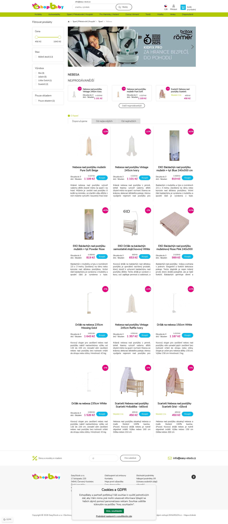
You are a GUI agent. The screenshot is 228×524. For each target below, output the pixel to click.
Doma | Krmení (132, 14)
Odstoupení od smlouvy (115, 475)
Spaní (100, 21)
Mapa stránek (190, 515)
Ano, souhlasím (114, 511)
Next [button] (192, 46)
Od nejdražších (128, 121)
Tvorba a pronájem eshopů (156, 515)
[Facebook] (193, 477)
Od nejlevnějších (104, 121)
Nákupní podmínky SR (146, 478)
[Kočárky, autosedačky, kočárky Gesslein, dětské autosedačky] (68, 21)
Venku (172, 14)
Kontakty (109, 478)
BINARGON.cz (175, 515)
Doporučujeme (79, 121)
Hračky (160, 14)
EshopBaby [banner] (48, 6)
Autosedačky (54, 14)
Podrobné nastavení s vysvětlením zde (114, 516)
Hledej (124, 7)
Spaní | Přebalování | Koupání (80, 14)
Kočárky (38, 14)
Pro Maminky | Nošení (109, 14)
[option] (132, 46)
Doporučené (187, 14)
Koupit (102, 178)
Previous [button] (71, 46)
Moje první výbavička (114, 481)
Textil (148, 14)
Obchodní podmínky (145, 475)
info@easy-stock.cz (82, 2)
